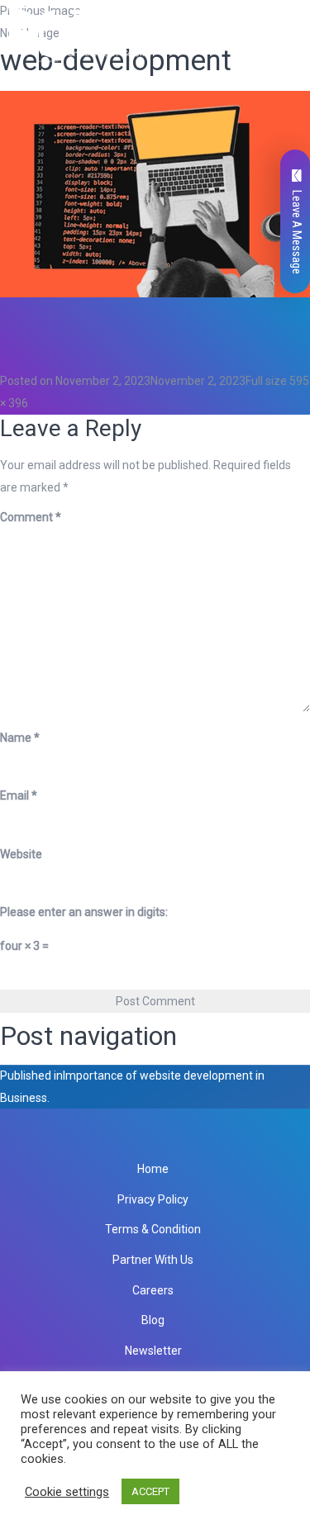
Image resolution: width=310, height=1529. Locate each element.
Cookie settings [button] (67, 1491)
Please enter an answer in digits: (84, 912)
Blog (153, 1320)
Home (153, 1168)
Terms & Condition (153, 1229)
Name (20, 737)
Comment (30, 517)
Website (21, 854)
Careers (153, 1290)
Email (18, 795)
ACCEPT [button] (150, 1491)
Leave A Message (296, 232)
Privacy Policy (152, 1199)
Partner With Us (152, 1259)
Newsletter (153, 1350)
